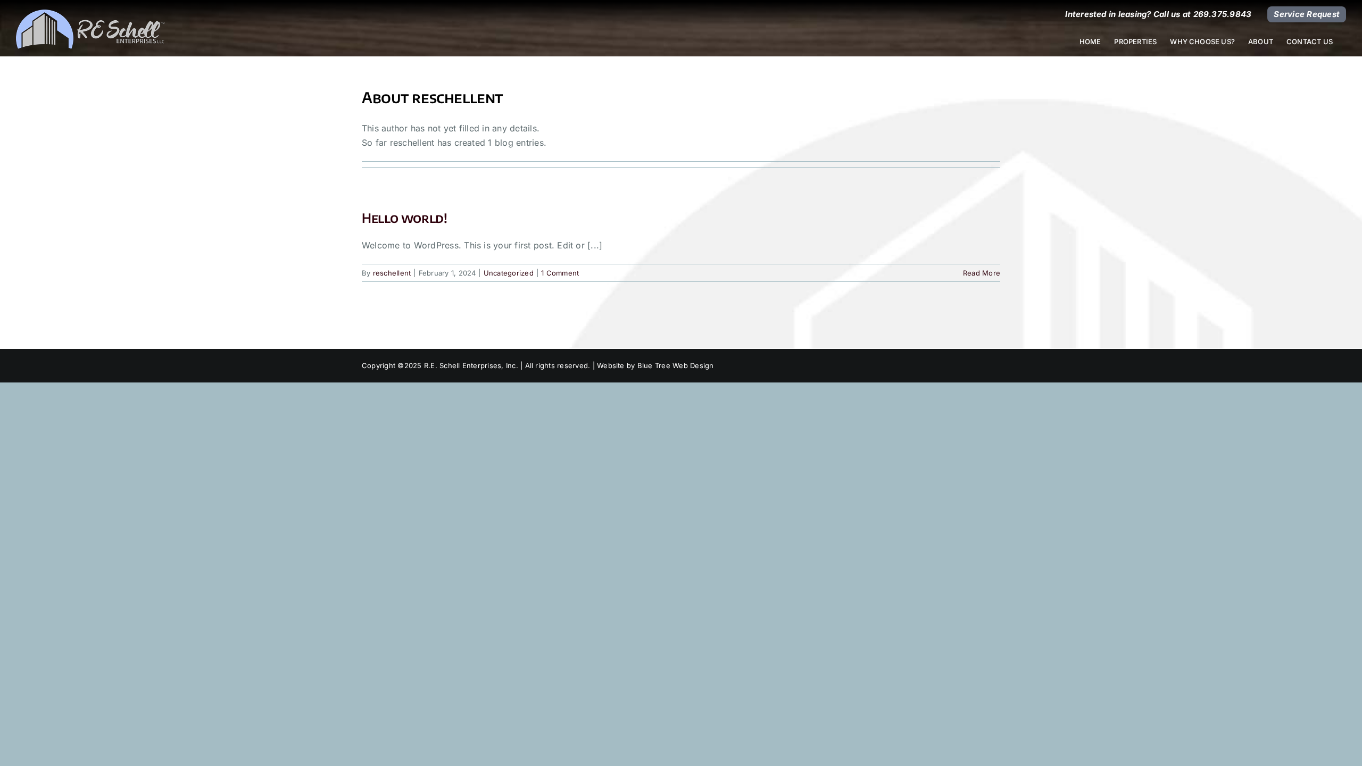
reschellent (392, 273)
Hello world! (404, 218)
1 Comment (560, 273)
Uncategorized (509, 273)
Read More (981, 273)
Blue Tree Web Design (675, 365)
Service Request (1307, 14)
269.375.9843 (1222, 14)
